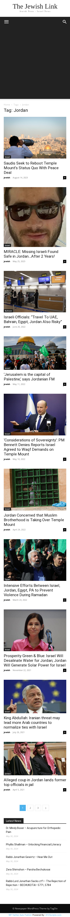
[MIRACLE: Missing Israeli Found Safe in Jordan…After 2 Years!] (35, 217)
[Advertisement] (35, 64)
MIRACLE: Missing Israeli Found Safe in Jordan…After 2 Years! (31, 254)
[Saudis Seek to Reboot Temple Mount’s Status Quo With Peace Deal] (35, 138)
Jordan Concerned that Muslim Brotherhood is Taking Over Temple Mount (34, 520)
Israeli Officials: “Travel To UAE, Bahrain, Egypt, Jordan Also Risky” (33, 319)
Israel (7, 157)
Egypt (7, 579)
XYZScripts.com (53, 915)
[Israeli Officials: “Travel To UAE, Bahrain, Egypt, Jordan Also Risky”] (35, 292)
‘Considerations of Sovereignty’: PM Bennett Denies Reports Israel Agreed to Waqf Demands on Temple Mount (34, 447)
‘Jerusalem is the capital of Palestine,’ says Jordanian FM (29, 376)
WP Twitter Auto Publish (20, 915)
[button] (6, 22)
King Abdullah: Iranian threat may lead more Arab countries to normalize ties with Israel (32, 722)
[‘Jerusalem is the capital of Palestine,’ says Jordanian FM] (35, 353)
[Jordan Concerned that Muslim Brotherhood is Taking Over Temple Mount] (35, 489)
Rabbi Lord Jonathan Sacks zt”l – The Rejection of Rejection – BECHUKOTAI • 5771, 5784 (36, 883)
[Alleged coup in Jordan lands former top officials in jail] (35, 758)
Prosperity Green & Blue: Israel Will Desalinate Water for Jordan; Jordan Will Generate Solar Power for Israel (35, 660)
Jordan (8, 773)
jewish (7, 177)
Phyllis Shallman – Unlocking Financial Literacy (33, 844)
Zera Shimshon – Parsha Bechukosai (28, 869)
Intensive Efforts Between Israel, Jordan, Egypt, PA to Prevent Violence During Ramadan (32, 590)
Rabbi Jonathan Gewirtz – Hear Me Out (29, 856)
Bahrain (8, 310)
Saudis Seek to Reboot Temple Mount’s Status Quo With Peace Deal (31, 168)
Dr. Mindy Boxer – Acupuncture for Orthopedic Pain (33, 830)
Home (7, 104)
